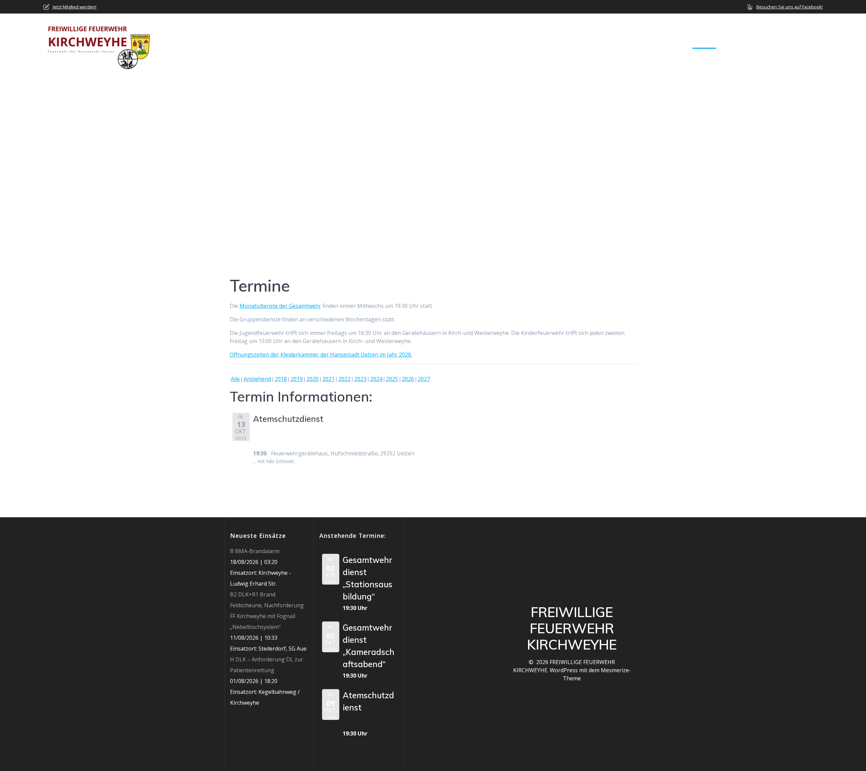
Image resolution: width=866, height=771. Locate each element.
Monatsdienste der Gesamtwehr (280, 306)
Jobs (777, 43)
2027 (424, 379)
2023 (360, 379)
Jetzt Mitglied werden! (74, 7)
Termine (704, 43)
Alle (235, 379)
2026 (408, 379)
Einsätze (670, 43)
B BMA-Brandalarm (254, 551)
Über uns (585, 43)
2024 (376, 379)
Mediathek (740, 43)
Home (555, 43)
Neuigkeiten (631, 43)
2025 (392, 379)
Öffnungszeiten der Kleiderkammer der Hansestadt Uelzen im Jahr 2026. (321, 354)
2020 (312, 379)
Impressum (808, 43)
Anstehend (257, 379)
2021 (328, 379)
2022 (344, 379)
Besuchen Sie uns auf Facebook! (789, 7)
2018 (281, 379)
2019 (297, 379)
